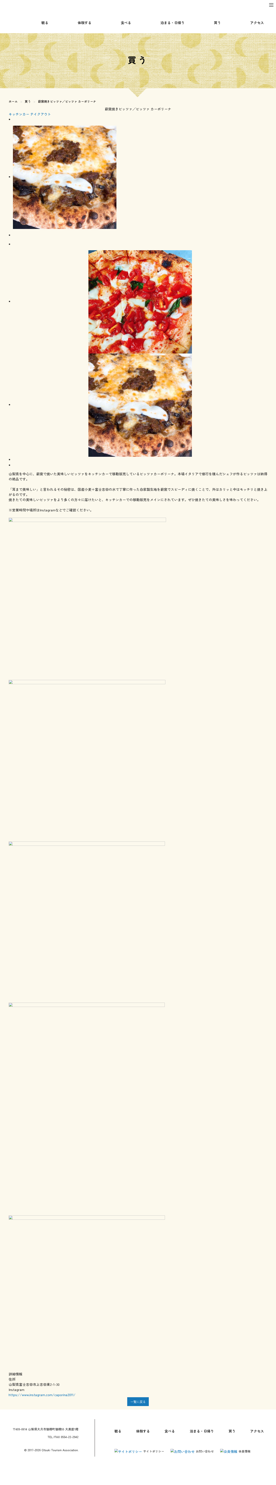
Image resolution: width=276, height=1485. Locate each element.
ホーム (13, 101)
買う (28, 101)
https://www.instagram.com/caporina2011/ (42, 1394)
